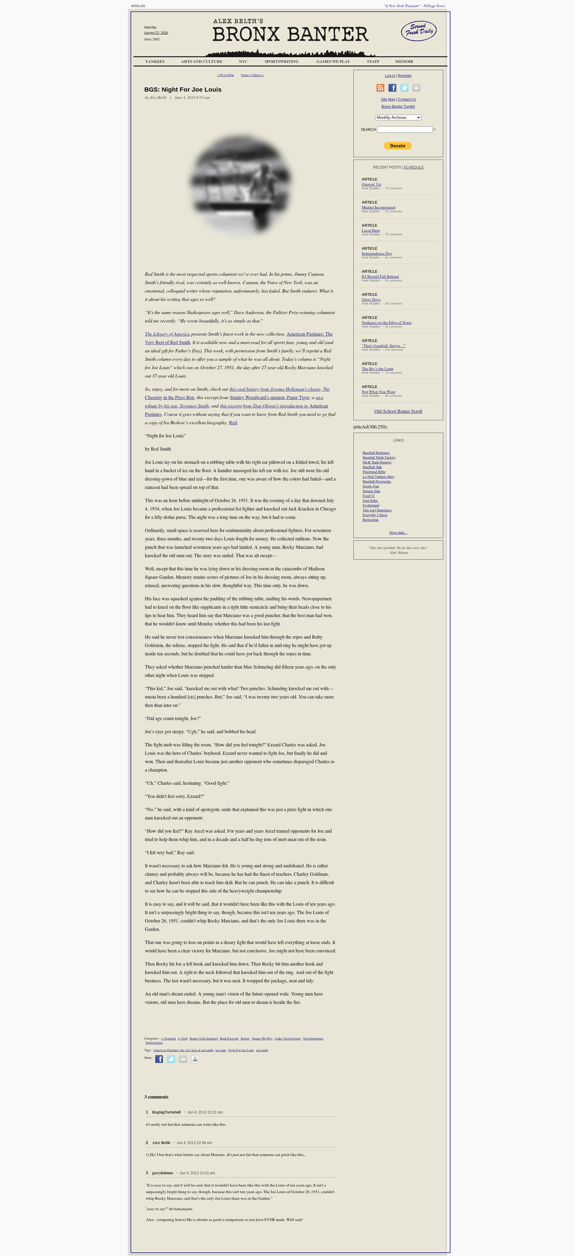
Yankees (154, 61)
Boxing (245, 1038)
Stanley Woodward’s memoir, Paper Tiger (269, 397)
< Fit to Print (225, 75)
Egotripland (371, 505)
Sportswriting (282, 61)
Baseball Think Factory (379, 457)
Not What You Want (378, 391)
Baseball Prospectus (377, 481)
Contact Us (407, 99)
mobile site (138, 5)
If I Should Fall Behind (380, 276)
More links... (398, 532)
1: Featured (168, 1038)
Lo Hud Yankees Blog (378, 476)
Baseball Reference (376, 452)
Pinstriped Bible (374, 471)
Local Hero (371, 230)
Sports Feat (371, 486)
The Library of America (167, 334)
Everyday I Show (375, 514)
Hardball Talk (372, 466)
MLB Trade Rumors (377, 462)
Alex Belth (158, 97)
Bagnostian (371, 519)
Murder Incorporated (378, 207)
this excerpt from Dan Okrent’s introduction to (264, 405)
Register (405, 76)
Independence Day (377, 253)
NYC (243, 61)
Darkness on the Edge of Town (386, 322)
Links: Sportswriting (288, 1038)
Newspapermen (313, 1038)
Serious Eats (371, 490)
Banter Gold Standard (204, 1038)
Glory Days (371, 299)
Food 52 (369, 495)
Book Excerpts (229, 1038)
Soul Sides (370, 500)
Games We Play (333, 61)
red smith (262, 1050)
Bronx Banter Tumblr (398, 106)
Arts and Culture (202, 61)
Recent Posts (387, 167)
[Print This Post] (195, 1062)
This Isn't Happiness (377, 509)
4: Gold (182, 1038)
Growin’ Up (371, 184)
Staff (373, 61)
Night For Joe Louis (241, 1050)
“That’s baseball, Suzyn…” (383, 345)
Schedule (414, 167)
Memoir (404, 61)
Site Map (388, 99)
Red (233, 422)
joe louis (220, 1050)
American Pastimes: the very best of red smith (183, 1050)
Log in (390, 76)
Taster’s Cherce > (252, 75)
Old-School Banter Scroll (398, 411)
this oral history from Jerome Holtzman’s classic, (276, 389)
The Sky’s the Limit (378, 368)
